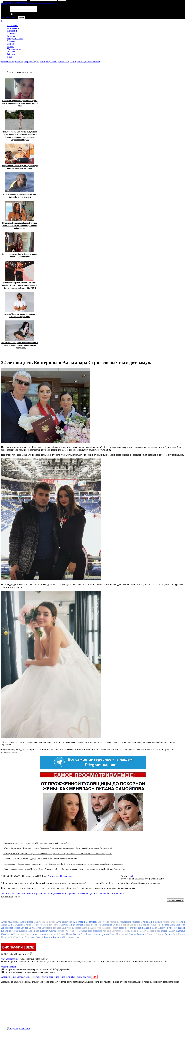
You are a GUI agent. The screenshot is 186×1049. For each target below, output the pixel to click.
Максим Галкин (130, 931)
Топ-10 (10, 44)
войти (21, 18)
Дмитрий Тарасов (51, 927)
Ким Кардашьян (177, 928)
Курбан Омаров (66, 931)
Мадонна (97, 931)
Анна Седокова (16, 924)
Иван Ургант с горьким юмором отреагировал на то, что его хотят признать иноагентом (45, 893)
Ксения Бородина (29, 930)
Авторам (5, 977)
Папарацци (12, 30)
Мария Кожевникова (150, 931)
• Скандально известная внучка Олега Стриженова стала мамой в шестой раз (36, 843)
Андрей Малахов (171, 922)
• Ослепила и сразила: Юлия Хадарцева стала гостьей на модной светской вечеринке (40, 859)
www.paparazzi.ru (9, 959)
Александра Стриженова (60, 876)
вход (3, 4)
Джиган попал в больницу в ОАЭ (107, 893)
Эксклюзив (12, 25)
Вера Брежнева (93, 924)
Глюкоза (165, 924)
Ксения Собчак (48, 930)
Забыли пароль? (9, 17)
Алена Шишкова (47, 922)
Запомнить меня (21, 14)
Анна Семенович (34, 924)
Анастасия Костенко (108, 922)
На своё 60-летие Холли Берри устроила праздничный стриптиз (19, 255)
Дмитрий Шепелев (71, 928)
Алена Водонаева (29, 922)
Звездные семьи (15, 38)
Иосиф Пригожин (128, 928)
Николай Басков (58, 934)
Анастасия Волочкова (85, 921)
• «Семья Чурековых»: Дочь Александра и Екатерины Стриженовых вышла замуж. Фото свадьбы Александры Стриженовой (57, 848)
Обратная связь (8, 966)
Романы (11, 36)
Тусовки (11, 41)
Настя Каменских (22, 934)
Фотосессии (13, 28)
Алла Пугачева (64, 921)
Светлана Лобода (9, 937)
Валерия (80, 924)
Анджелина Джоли (152, 922)
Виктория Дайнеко (128, 924)
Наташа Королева (40, 934)
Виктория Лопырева (149, 924)
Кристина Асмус (9, 931)
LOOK (10, 46)
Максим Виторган (112, 931)
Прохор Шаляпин (155, 934)
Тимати (39, 937)
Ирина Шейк (144, 928)
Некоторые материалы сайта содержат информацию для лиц (63, 977)
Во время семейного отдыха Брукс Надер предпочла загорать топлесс (20, 167)
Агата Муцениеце (10, 922)
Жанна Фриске (97, 928)
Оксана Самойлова (82, 934)
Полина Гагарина (137, 934)
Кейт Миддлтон (160, 928)
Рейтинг (11, 54)
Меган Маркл (168, 931)
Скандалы (12, 33)
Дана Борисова (177, 924)
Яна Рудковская (71, 937)
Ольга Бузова (101, 934)
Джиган (24, 928)
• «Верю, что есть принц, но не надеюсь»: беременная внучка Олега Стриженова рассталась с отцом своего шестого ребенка (57, 853)
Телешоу (11, 51)
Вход (9, 57)
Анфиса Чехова (52, 924)
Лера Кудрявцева (83, 931)
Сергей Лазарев (26, 937)
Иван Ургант (111, 928)
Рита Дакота (179, 934)
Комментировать (175, 900)
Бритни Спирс (68, 924)
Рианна (168, 934)
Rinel (130, 876)
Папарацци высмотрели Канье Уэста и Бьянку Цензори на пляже (19, 195)
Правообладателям (20, 977)
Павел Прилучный (118, 934)
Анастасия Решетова (131, 921)
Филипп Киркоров (53, 937)
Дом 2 (85, 927)
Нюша (69, 934)
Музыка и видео (15, 49)
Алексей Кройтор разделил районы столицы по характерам (20, 315)
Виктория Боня (110, 924)
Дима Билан (35, 928)
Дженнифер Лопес (10, 928)
